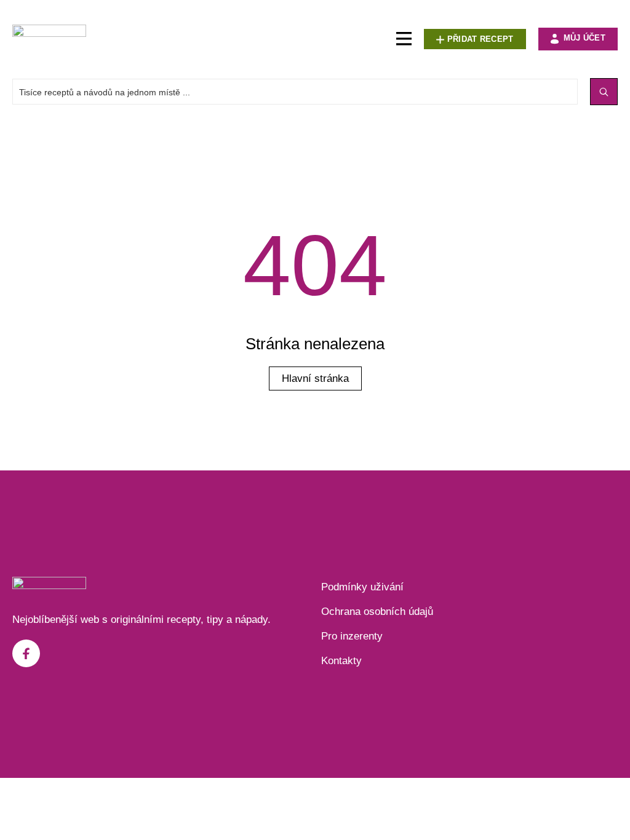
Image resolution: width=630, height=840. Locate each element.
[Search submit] (604, 91)
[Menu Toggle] (404, 39)
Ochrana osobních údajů (377, 611)
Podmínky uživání (362, 587)
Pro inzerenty (352, 636)
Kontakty (341, 661)
